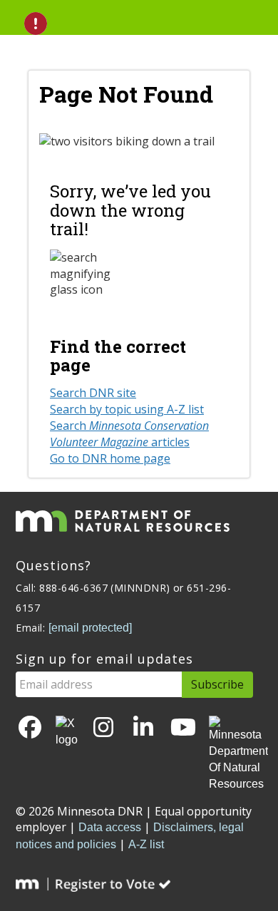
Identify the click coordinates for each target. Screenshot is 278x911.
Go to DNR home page (110, 458)
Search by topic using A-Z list (127, 409)
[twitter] (67, 732)
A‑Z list (146, 844)
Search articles (129, 434)
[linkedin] (143, 728)
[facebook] (30, 728)
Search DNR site (93, 393)
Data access (109, 827)
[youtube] (183, 728)
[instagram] (103, 728)
